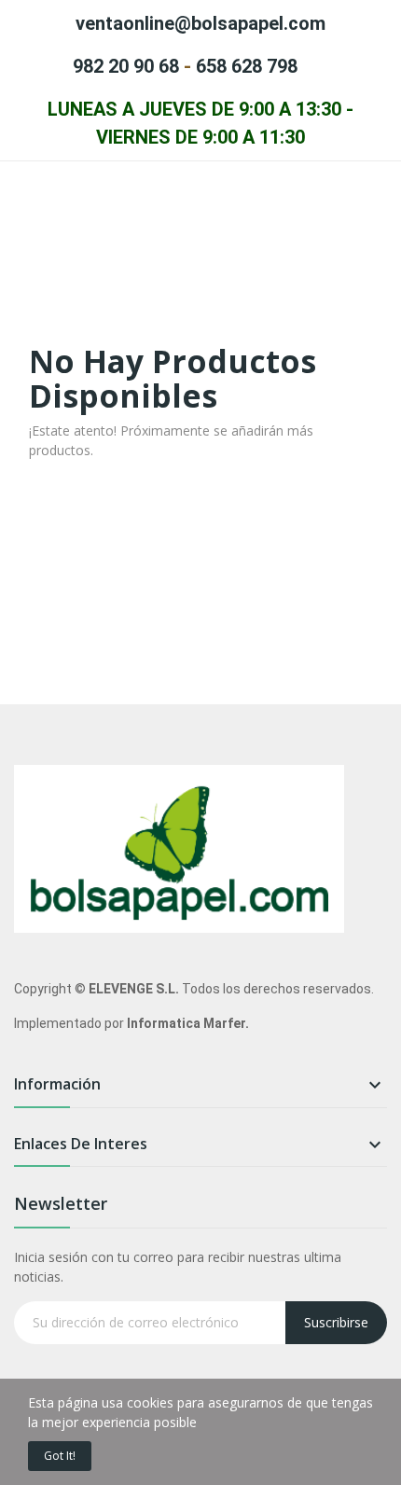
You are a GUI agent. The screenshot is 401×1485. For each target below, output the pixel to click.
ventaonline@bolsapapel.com (200, 23)
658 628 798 (246, 66)
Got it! (60, 1456)
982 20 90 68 (126, 66)
